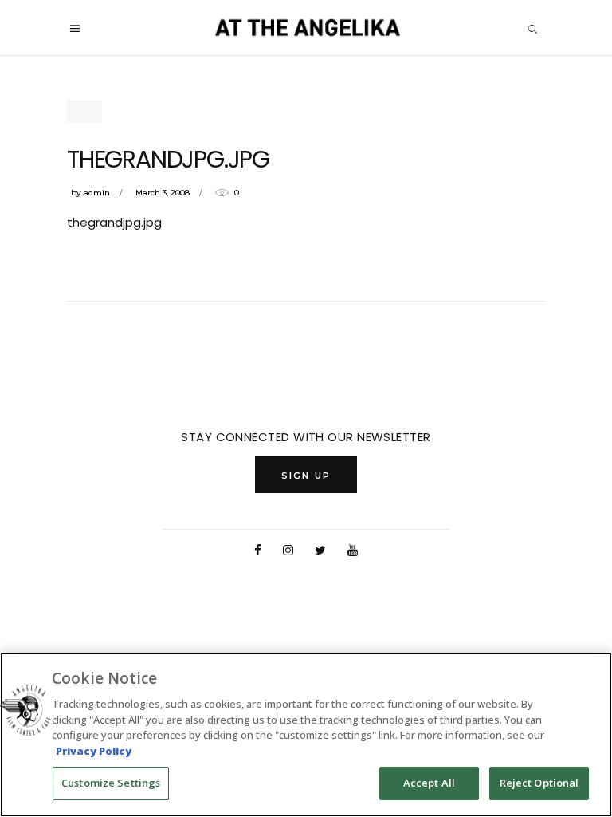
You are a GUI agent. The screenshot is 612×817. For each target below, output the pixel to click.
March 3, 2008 (162, 192)
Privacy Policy (93, 751)
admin (97, 192)
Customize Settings (110, 783)
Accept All (429, 783)
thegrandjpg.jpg (114, 222)
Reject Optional (539, 783)
